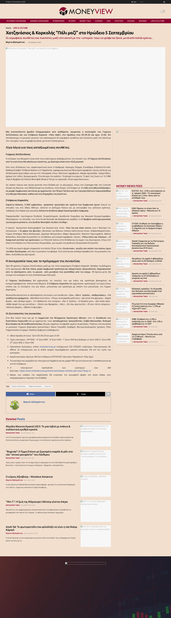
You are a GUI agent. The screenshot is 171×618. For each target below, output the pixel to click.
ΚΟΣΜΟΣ (99, 21)
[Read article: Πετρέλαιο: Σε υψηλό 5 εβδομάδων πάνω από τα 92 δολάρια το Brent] (123, 262)
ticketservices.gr (47, 346)
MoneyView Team (13, 433)
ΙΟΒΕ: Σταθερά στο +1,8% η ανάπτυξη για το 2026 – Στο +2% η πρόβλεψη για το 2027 (147, 321)
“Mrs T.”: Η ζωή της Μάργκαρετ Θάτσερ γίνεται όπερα (37, 501)
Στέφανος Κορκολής (35, 386)
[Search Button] (163, 2)
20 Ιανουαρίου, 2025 (31, 533)
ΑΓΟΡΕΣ (72, 21)
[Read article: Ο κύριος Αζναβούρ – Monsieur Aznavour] (96, 486)
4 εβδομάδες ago (155, 233)
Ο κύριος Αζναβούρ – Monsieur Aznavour (29, 476)
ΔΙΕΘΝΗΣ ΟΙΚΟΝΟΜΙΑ (39, 21)
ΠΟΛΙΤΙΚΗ (119, 21)
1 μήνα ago (154, 296)
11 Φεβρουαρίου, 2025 (28, 505)
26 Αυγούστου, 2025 (28, 458)
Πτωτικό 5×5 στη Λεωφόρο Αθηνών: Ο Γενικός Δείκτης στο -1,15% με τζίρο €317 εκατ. (148, 306)
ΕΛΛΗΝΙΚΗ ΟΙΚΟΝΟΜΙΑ (16, 21)
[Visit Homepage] (85, 11)
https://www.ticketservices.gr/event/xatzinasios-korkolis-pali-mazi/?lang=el (55, 370)
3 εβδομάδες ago (155, 201)
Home (8, 28)
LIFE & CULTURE (157, 21)
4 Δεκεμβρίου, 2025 (28, 433)
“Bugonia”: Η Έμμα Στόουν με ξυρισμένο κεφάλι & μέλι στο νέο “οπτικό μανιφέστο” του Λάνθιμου (39, 453)
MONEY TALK (85, 21)
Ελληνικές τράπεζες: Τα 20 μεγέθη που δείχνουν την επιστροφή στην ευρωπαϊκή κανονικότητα (147, 291)
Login (135, 2)
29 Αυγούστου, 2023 (34, 42)
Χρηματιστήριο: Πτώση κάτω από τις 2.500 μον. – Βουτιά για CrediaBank (147, 336)
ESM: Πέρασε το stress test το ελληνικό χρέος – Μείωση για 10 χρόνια (146, 210)
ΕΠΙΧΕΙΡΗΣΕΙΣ (58, 21)
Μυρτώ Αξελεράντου (15, 42)
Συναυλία (47, 386)
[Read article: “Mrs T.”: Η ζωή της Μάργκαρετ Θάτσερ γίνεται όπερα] (96, 511)
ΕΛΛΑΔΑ (130, 21)
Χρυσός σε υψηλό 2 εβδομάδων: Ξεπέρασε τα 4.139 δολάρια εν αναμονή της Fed (146, 275)
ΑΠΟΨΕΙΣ (143, 21)
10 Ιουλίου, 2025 (30, 480)
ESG (109, 21)
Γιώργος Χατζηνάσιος (18, 386)
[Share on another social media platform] (108, 394)
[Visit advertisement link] (140, 154)
